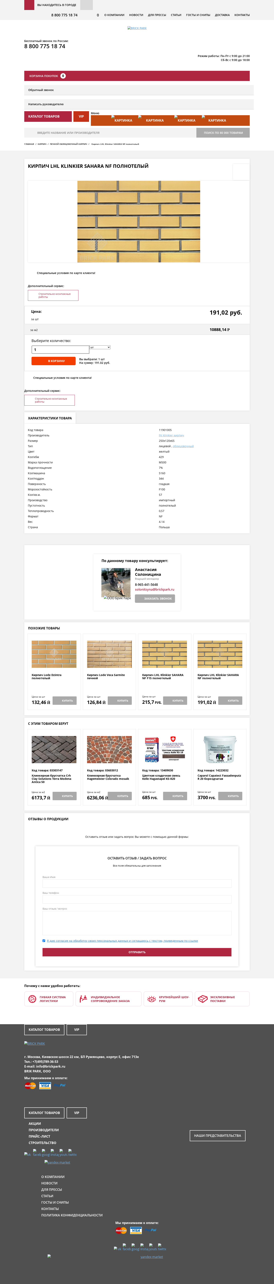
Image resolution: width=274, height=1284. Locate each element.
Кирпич (42, 144)
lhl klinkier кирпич (171, 435)
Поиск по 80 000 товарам (223, 133)
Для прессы (157, 15)
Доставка (222, 15)
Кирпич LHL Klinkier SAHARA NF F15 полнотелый (163, 676)
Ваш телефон (51, 893)
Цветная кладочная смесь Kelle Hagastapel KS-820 (161, 777)
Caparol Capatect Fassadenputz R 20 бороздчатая (219, 777)
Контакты (242, 15)
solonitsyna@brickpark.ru (154, 589)
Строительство (42, 1143)
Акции (35, 1123)
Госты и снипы (198, 15)
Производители (44, 1130)
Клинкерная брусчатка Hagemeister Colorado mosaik (108, 777)
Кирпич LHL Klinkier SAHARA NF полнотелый (218, 676)
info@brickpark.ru (50, 1066)
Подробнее (54, 664)
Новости (136, 15)
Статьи (176, 15)
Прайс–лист (39, 1136)
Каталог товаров (44, 1029)
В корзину (56, 361)
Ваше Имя (49, 877)
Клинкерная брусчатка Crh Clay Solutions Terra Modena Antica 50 (51, 779)
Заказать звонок (158, 598)
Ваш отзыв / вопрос (55, 908)
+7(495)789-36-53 (45, 1061)
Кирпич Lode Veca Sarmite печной (106, 676)
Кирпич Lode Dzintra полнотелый (46, 676)
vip (81, 116)
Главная (29, 144)
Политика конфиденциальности (72, 1215)
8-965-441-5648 (146, 584)
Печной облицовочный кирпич (68, 144)
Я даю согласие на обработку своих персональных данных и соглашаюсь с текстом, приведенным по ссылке (122, 941)
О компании (114, 15)
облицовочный (183, 446)
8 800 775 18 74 (64, 15)
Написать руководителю (46, 104)
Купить (67, 700)
